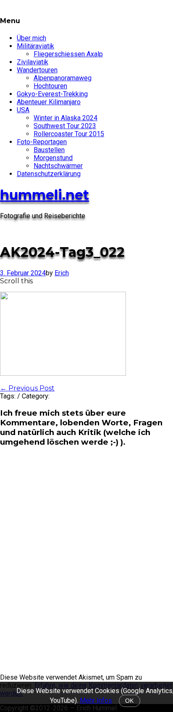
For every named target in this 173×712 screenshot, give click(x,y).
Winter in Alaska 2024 (65, 118)
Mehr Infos (96, 700)
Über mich (31, 38)
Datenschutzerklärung (49, 174)
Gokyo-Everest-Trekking (52, 94)
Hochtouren (50, 86)
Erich (62, 273)
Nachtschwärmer (58, 166)
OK (129, 701)
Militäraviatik (35, 46)
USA (23, 110)
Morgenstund (53, 158)
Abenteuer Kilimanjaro (49, 102)
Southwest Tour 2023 (65, 126)
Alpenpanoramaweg (63, 78)
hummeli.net (44, 195)
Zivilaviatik (32, 62)
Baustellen (49, 150)
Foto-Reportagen (42, 142)
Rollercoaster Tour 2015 (69, 134)
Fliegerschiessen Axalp (68, 54)
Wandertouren (37, 70)
